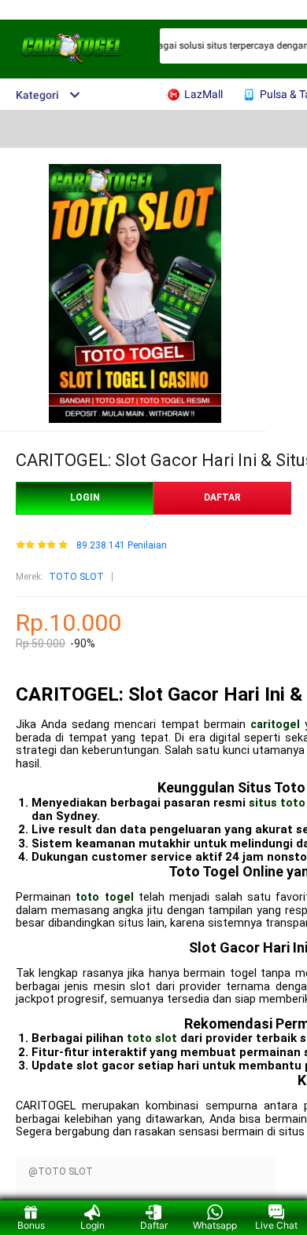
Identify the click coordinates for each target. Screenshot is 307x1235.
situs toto (277, 803)
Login (92, 1225)
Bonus (31, 1225)
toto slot (152, 1038)
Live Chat (276, 1225)
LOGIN (85, 497)
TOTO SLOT (76, 576)
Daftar (154, 1225)
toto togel (104, 897)
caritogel (275, 724)
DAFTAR (222, 497)
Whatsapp (215, 1225)
